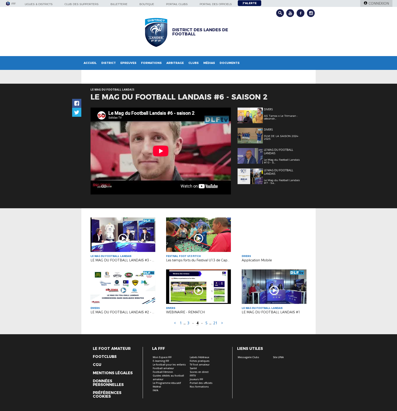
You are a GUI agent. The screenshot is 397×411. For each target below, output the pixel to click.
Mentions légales (113, 373)
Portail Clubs (177, 4)
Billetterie (119, 4)
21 (215, 323)
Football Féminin (163, 372)
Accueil (90, 63)
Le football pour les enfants (169, 364)
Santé (193, 368)
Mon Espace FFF (162, 357)
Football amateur (163, 368)
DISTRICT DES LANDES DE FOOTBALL (200, 32)
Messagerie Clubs (248, 357)
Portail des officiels (216, 4)
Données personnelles (108, 383)
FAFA (155, 390)
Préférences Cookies (107, 394)
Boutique (146, 4)
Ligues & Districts (39, 4)
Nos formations (199, 386)
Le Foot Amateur (112, 349)
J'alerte (249, 3)
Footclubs (104, 357)
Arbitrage (175, 63)
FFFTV (193, 375)
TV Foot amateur (200, 364)
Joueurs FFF (196, 379)
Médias (209, 63)
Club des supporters (82, 4)
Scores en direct (199, 372)
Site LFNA (278, 357)
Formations (151, 63)
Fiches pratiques (200, 361)
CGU (97, 365)
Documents (230, 63)
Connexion (379, 3)
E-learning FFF (161, 361)
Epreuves (128, 63)
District (108, 63)
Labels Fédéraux (199, 357)
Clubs (193, 63)
